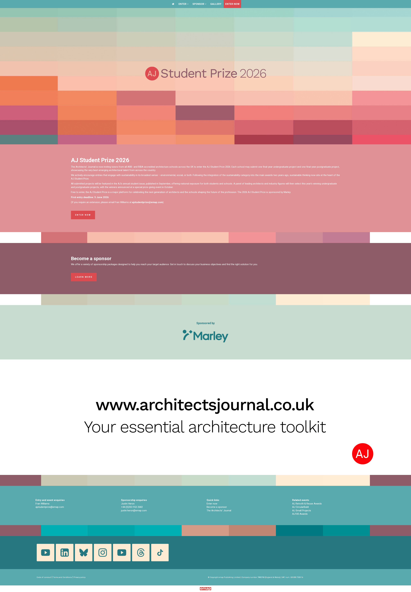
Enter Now (232, 4)
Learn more (83, 277)
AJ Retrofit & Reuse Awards (307, 503)
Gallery (215, 4)
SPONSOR (198, 4)
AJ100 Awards (300, 513)
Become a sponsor (217, 507)
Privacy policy (79, 577)
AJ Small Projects (301, 510)
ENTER (183, 4)
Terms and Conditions (62, 577)
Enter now (83, 215)
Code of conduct (44, 577)
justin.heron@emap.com (134, 510)
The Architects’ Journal (219, 510)
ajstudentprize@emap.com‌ (49, 507)
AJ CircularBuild (300, 507)
